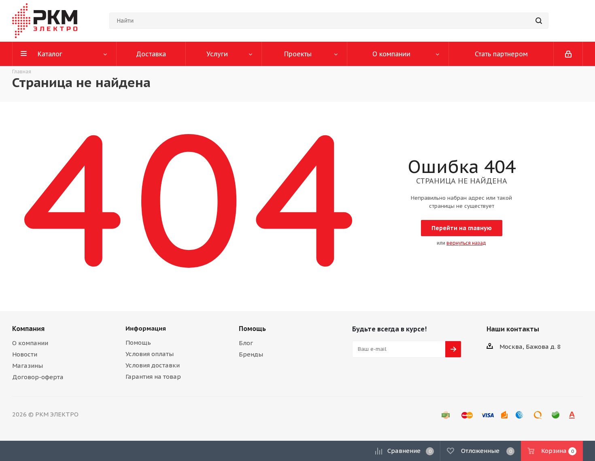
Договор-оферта (38, 377)
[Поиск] (538, 21)
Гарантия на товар (153, 376)
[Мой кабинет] (568, 54)
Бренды (251, 354)
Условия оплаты (149, 354)
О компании (30, 343)
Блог (246, 343)
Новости (24, 354)
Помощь (138, 342)
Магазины (27, 365)
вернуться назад (466, 243)
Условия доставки (152, 365)
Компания (28, 328)
